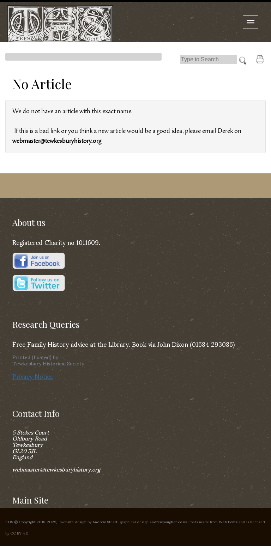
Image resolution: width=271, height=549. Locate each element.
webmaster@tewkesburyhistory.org (56, 469)
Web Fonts (228, 521)
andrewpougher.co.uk (168, 521)
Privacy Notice (32, 375)
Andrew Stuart (105, 521)
